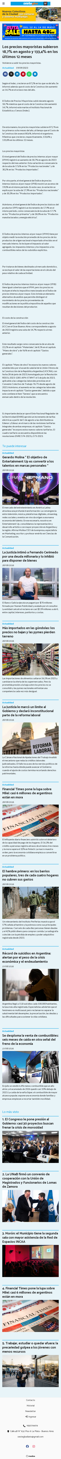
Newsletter (30, 1411)
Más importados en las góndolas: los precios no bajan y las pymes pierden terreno (28, 632)
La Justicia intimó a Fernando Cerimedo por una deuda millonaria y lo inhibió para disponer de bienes (30, 556)
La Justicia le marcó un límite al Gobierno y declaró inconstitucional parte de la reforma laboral (28, 711)
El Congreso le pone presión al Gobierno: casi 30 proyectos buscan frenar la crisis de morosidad (27, 1123)
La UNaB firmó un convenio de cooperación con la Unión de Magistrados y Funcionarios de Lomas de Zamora (29, 1180)
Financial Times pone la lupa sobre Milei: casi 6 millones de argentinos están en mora (27, 793)
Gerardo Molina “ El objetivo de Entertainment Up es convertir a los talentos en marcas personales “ (28, 461)
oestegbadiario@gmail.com (30, 1437)
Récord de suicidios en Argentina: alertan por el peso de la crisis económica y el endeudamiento (26, 958)
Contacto (30, 1400)
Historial (30, 1406)
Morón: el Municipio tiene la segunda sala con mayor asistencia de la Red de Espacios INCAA (30, 1238)
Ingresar (32, 1417)
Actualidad (8, 67)
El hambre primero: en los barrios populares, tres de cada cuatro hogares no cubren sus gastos (30, 875)
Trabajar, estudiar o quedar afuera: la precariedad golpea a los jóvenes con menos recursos (30, 1347)
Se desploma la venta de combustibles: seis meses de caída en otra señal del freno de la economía (30, 1040)
